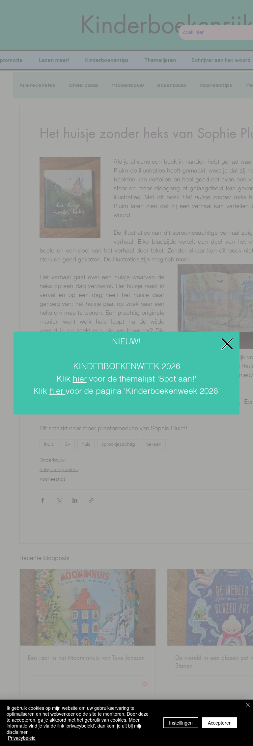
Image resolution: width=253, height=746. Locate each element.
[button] (227, 344)
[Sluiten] (248, 705)
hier (80, 379)
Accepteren (220, 722)
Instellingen (181, 722)
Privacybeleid (22, 737)
